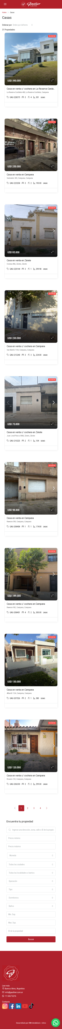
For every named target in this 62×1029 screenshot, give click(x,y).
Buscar (31, 939)
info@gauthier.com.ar (14, 992)
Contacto (6, 1002)
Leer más (6, 986)
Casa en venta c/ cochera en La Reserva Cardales (32, 88)
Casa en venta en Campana (20, 174)
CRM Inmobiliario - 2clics (37, 1023)
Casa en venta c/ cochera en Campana (26, 346)
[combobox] (22, 25)
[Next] (47, 808)
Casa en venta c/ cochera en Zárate (24, 432)
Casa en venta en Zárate (19, 260)
